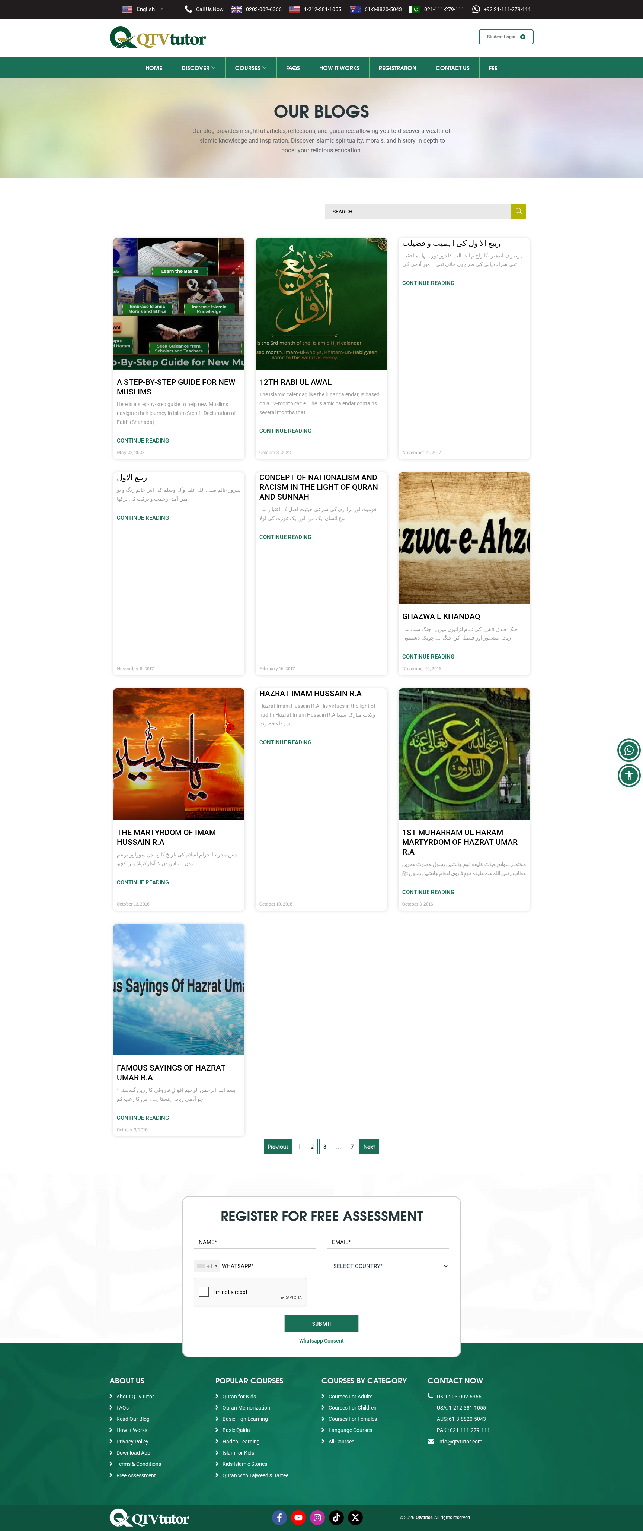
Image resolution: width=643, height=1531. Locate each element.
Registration (397, 67)
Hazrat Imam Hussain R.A (310, 693)
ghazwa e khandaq (441, 616)
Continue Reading (143, 440)
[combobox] (207, 1266)
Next (369, 1146)
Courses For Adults (350, 1397)
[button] (629, 776)
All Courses (341, 1442)
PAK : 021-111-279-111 (463, 1430)
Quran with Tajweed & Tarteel (256, 1475)
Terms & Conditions (138, 1464)
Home (153, 67)
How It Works (339, 67)
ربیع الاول (132, 477)
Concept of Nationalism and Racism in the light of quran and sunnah (318, 487)
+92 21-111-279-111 (507, 9)
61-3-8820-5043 (383, 9)
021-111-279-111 (444, 9)
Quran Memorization (246, 1408)
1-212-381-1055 (322, 9)
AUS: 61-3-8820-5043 (461, 1419)
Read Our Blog (133, 1419)
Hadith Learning (241, 1442)
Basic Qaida (236, 1430)
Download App (133, 1453)
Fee (493, 67)
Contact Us (453, 67)
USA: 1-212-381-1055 (461, 1408)
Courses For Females (353, 1419)
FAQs (293, 67)
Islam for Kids (238, 1453)
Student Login (501, 36)
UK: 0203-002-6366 (459, 1397)
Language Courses (350, 1430)
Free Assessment (136, 1475)
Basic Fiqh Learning (245, 1419)
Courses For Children (353, 1408)
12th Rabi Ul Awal (295, 382)
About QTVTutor (135, 1397)
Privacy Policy (132, 1442)
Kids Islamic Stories (245, 1464)
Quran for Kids (239, 1397)
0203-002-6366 (264, 9)
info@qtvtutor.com (460, 1442)
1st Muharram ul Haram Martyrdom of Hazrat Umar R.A (460, 842)
